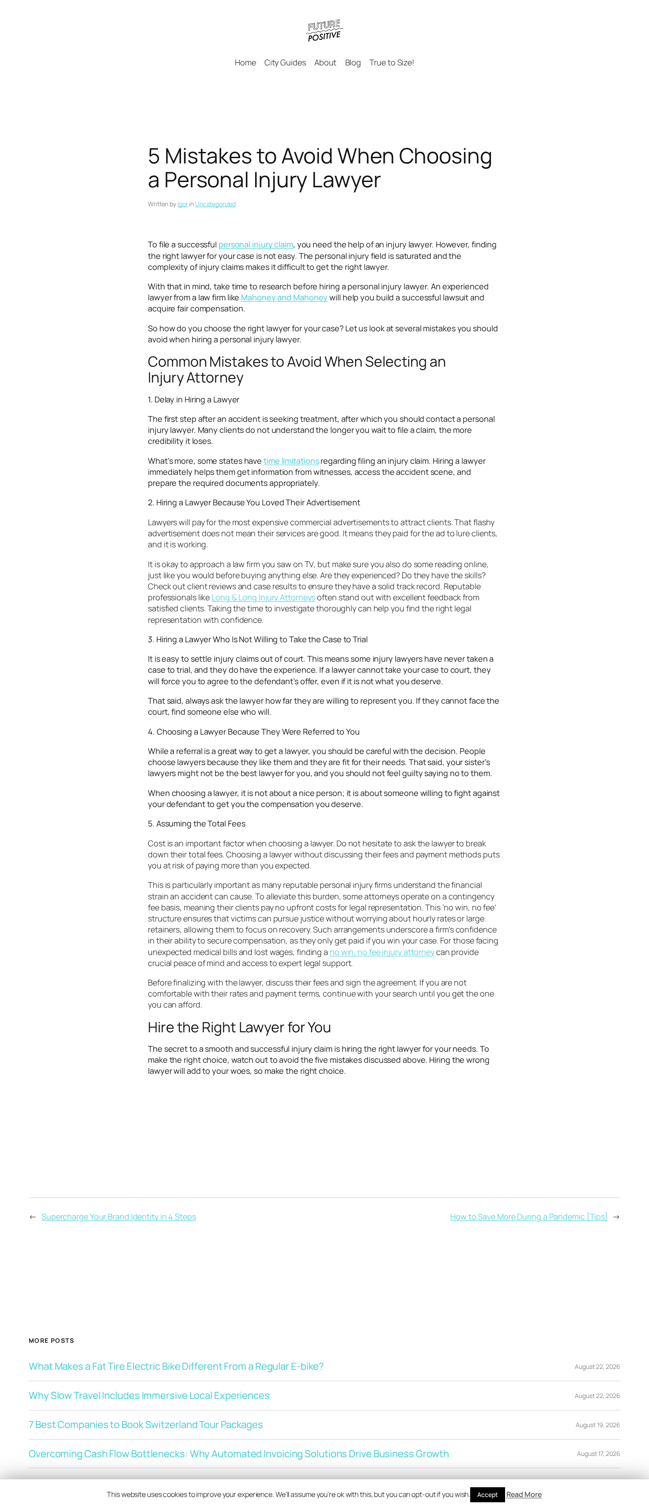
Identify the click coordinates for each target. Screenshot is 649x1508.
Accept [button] (487, 1494)
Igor (182, 204)
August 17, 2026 (598, 1453)
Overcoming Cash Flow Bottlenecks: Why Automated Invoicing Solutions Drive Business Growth (239, 1453)
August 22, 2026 (597, 1366)
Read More (524, 1494)
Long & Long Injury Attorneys (263, 597)
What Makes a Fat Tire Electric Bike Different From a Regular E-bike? (176, 1366)
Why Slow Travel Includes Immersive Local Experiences (149, 1395)
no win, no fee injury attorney (382, 952)
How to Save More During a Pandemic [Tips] (528, 1216)
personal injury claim (256, 244)
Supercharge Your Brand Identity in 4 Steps (119, 1216)
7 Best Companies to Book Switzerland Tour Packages (146, 1424)
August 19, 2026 (598, 1425)
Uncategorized (215, 204)
